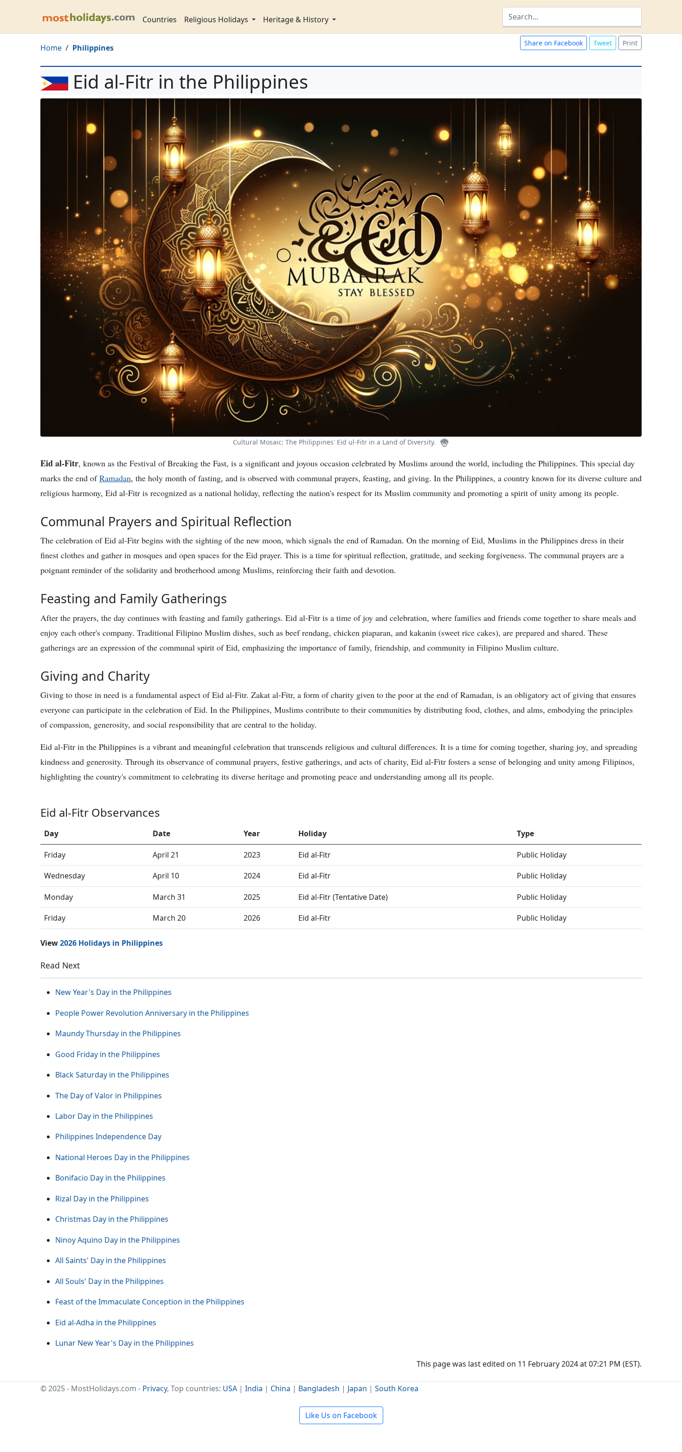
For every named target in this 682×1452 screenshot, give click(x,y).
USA (230, 1388)
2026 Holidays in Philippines (111, 943)
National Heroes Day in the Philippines (122, 1157)
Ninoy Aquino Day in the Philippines (117, 1240)
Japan (357, 1388)
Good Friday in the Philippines (107, 1054)
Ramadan (115, 478)
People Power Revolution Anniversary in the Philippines (152, 1013)
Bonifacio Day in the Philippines (110, 1178)
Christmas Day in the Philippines (111, 1219)
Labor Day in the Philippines (104, 1116)
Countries (159, 19)
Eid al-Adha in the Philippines (105, 1322)
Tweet (602, 43)
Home (51, 48)
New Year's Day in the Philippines (113, 992)
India (254, 1388)
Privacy (154, 1388)
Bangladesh (319, 1388)
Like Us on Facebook (341, 1415)
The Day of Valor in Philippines (108, 1096)
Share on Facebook (553, 43)
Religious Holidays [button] (217, 19)
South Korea (396, 1388)
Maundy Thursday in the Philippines (118, 1033)
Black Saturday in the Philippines (112, 1075)
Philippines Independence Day (108, 1136)
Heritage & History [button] (296, 19)
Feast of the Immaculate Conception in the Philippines (149, 1302)
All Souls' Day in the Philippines (109, 1281)
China (280, 1388)
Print (630, 43)
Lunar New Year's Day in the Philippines (124, 1343)
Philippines (93, 48)
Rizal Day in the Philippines (102, 1199)
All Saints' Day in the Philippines (110, 1260)
